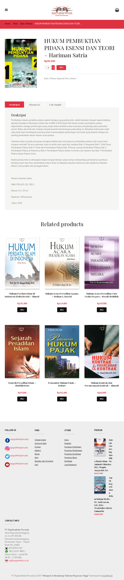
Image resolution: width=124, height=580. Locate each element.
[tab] (14, 104)
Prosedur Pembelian (72, 447)
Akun (66, 440)
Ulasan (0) (34, 104)
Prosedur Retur (70, 457)
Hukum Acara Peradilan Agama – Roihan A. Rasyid (61, 295)
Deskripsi (14, 104)
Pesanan (67, 443)
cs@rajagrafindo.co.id (19, 560)
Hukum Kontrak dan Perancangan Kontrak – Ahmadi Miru (102, 385)
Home (7, 23)
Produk (38, 447)
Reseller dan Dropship (44, 461)
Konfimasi (68, 461)
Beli (61, 67)
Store (15, 23)
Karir (36, 457)
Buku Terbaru (26, 23)
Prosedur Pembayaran (73, 450)
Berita (37, 454)
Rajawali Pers (63, 78)
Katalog (38, 450)
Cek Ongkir (55, 104)
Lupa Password (70, 464)
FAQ (36, 464)
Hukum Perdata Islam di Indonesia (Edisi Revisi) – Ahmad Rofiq (22, 296)
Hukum (73, 78)
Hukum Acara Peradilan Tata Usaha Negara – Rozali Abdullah (102, 295)
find (37, 430)
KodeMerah (107, 575)
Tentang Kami (40, 440)
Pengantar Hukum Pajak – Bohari (62, 384)
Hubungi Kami (40, 443)
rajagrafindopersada (19, 439)
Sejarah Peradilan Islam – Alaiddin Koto (22, 384)
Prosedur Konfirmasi (72, 454)
